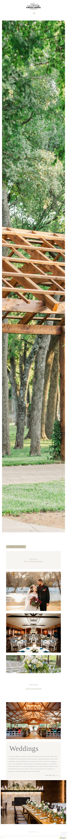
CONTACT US (33, 559)
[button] (34, 13)
